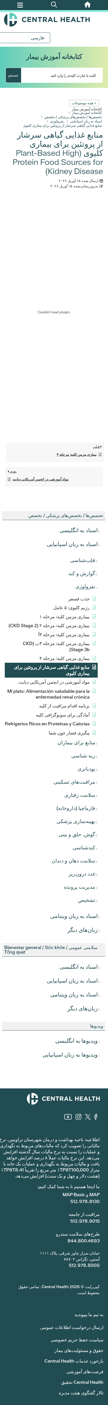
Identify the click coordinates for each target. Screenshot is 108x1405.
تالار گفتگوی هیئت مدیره (81, 1393)
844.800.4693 (84, 1241)
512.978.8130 (85, 1201)
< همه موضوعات (84, 103)
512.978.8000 (84, 1265)
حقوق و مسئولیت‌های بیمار (79, 1350)
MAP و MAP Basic (81, 1194)
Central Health (54, 20)
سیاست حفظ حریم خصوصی (76, 1340)
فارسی (37, 38)
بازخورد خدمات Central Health (73, 1361)
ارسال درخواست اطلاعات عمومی (71, 1327)
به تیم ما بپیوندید (88, 1314)
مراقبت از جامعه (84, 1214)
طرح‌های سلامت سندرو (78, 1234)
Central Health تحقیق (82, 1382)
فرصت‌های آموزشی (84, 1371)
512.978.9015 (85, 1221)
